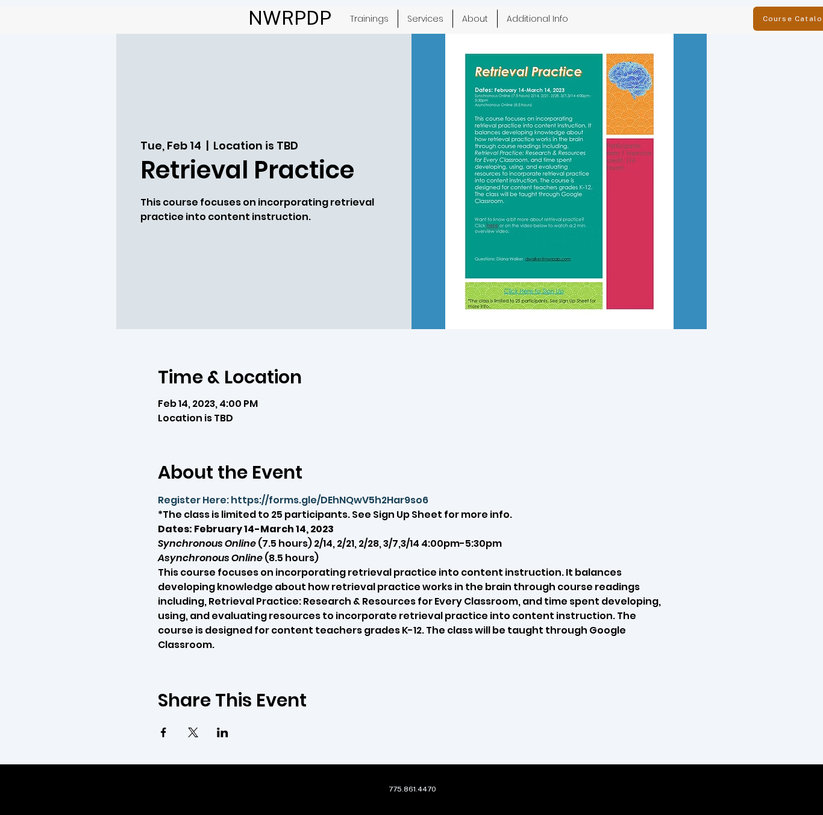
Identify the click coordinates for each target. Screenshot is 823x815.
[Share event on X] (193, 732)
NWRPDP (289, 18)
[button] (425, 19)
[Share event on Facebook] (163, 732)
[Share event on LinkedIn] (222, 732)
